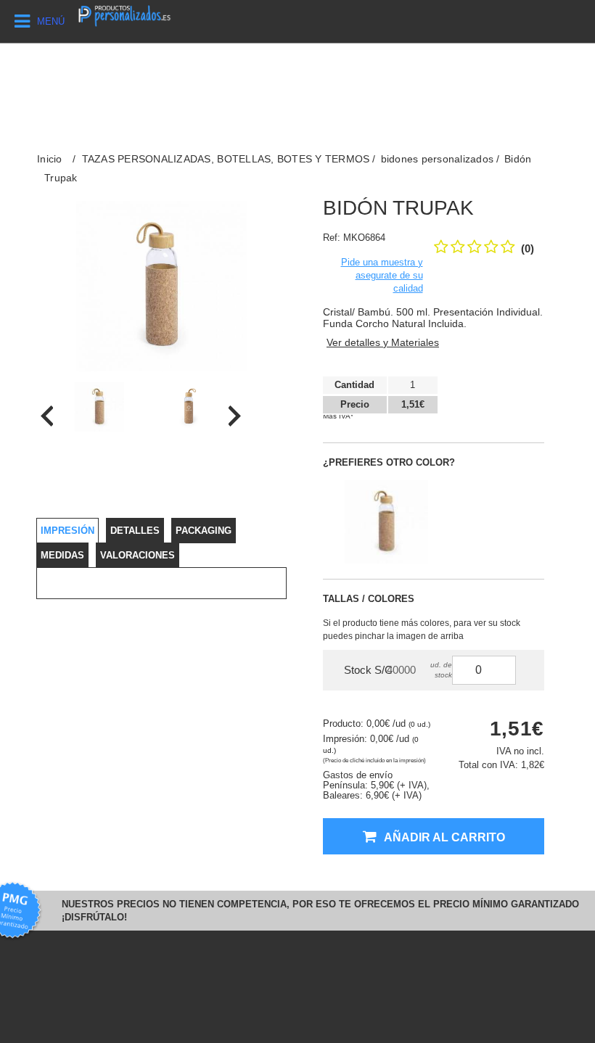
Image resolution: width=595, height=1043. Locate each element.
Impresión (67, 530)
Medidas (62, 555)
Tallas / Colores (368, 598)
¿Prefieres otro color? (389, 462)
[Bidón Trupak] (99, 407)
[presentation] (47, 415)
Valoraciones (137, 555)
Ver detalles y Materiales (383, 342)
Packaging (203, 530)
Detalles (135, 530)
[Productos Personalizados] (124, 14)
